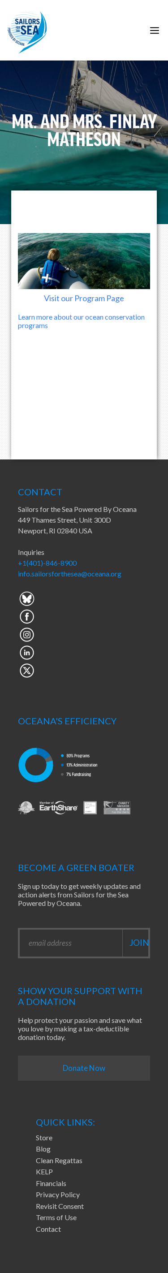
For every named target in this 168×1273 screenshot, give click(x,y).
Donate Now (84, 1068)
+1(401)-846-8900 (47, 563)
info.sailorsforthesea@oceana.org (69, 573)
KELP (44, 1171)
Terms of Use (56, 1217)
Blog (43, 1148)
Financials (51, 1183)
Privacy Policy (58, 1194)
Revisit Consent (60, 1206)
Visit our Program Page (84, 298)
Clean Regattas (59, 1160)
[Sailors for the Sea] (27, 30)
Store (44, 1137)
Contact (48, 1229)
